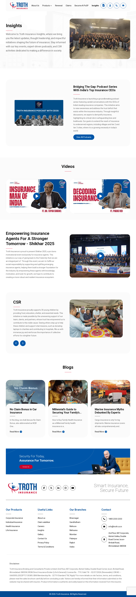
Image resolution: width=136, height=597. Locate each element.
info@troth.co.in (115, 526)
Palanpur (73, 538)
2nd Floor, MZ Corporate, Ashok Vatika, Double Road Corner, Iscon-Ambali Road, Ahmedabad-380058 (119, 539)
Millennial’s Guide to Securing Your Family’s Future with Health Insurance (66, 411)
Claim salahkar (44, 522)
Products (46, 6)
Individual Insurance (14, 522)
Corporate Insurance (14, 518)
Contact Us (42, 538)
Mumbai (73, 534)
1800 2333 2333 (115, 519)
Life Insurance (12, 530)
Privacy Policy (43, 543)
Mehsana (73, 530)
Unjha (72, 547)
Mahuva (73, 526)
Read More (14, 432)
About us (41, 518)
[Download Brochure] (104, 6)
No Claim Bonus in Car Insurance (23, 411)
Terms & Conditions (46, 547)
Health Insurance (13, 526)
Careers (41, 526)
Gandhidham (75, 522)
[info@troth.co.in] (123, 5)
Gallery (40, 534)
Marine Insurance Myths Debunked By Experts (109, 411)
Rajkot (72, 543)
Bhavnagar (74, 518)
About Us (35, 6)
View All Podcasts (83, 137)
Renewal (58, 6)
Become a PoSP (81, 6)
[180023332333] (117, 5)
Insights (95, 6)
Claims (68, 6)
